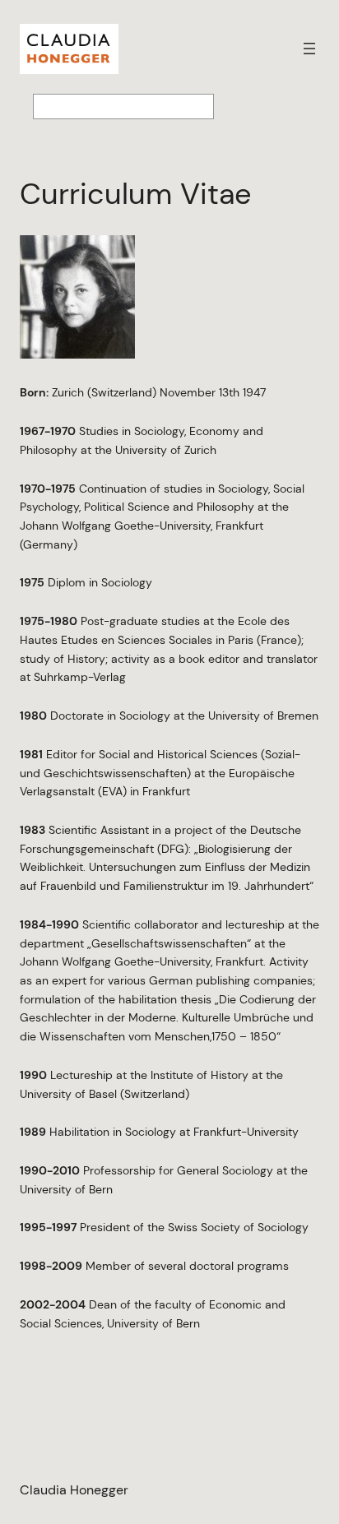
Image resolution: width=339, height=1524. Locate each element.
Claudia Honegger (74, 1490)
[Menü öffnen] (309, 48)
